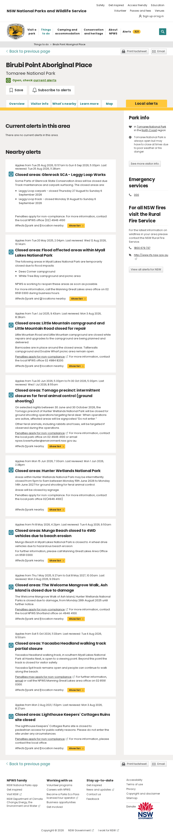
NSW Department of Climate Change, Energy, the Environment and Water (25, 802)
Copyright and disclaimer (143, 793)
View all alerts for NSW (146, 269)
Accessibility (134, 780)
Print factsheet (137, 51)
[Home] (16, 32)
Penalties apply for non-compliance (40, 357)
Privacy (131, 789)
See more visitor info (145, 164)
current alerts (44, 80)
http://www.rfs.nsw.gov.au (151, 255)
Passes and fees (140, 10)
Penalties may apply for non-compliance (43, 677)
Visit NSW (13, 794)
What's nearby (64, 104)
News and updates (98, 789)
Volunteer (120, 10)
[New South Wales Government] (145, 810)
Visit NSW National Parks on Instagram (20, 830)
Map (109, 104)
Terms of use (134, 784)
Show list (75, 225)
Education (157, 5)
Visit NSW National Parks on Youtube (29, 830)
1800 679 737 (142, 248)
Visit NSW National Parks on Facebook (11, 830)
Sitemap (131, 798)
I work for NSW (107, 830)
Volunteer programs (59, 785)
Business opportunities (61, 802)
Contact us (93, 794)
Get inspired (116, 5)
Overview (16, 104)
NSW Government (79, 830)
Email (161, 51)
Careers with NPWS (58, 789)
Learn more (89, 104)
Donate (131, 806)
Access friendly (137, 5)
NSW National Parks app (22, 785)
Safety (100, 5)
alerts (146, 103)
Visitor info (40, 104)
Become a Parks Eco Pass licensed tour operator (63, 796)
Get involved (55, 807)
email (19, 681)
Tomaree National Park (151, 126)
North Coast (149, 130)
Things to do (41, 44)
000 (136, 195)
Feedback (92, 799)
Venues (159, 10)
